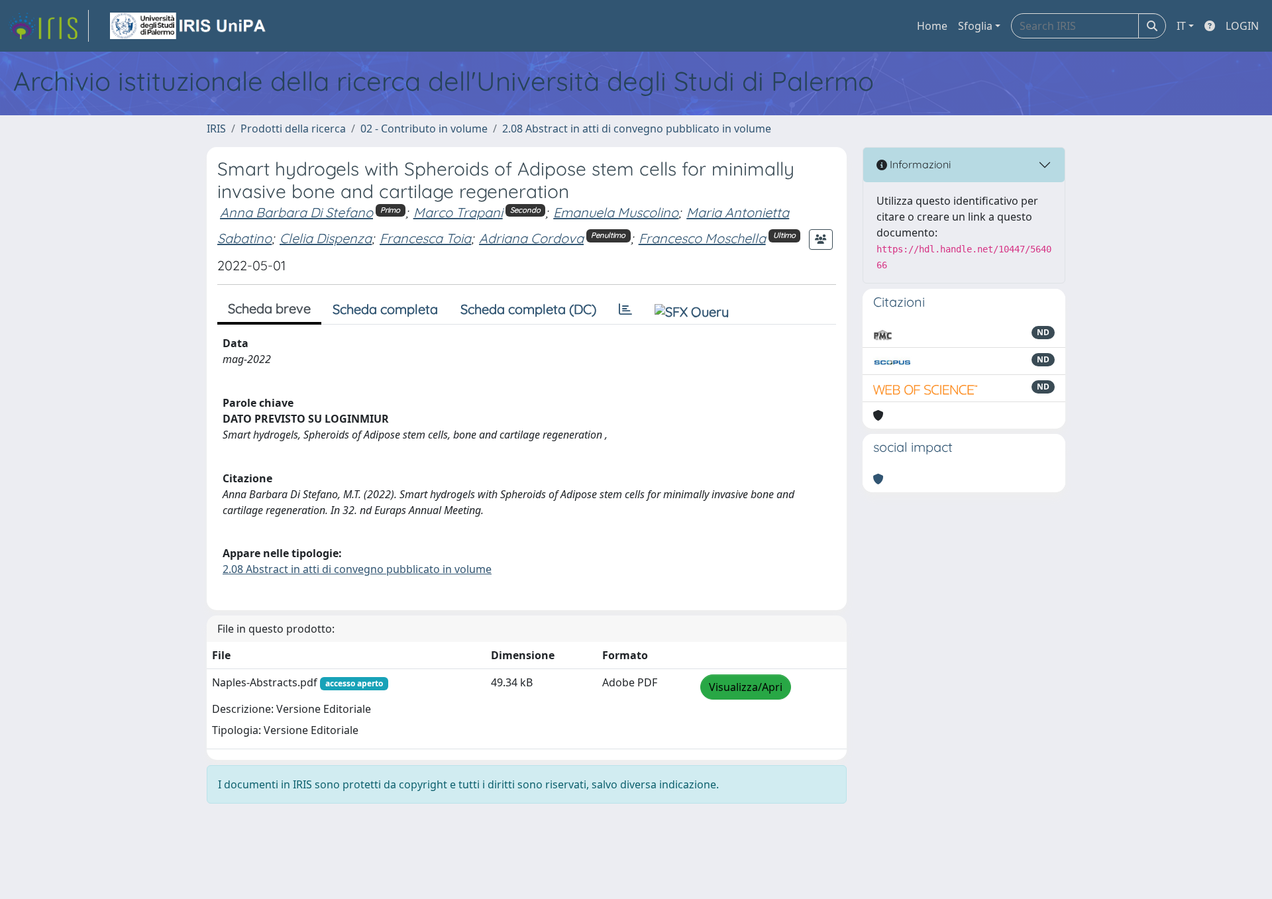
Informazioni (919, 164)
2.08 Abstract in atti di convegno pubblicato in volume (636, 128)
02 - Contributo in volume (424, 128)
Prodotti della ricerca (293, 128)
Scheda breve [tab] (269, 308)
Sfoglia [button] (975, 26)
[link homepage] (48, 26)
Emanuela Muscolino (615, 212)
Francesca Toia (425, 238)
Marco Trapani (458, 212)
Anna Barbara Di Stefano (296, 212)
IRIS (216, 128)
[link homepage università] (188, 26)
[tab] (625, 309)
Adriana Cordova (531, 238)
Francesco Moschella (702, 238)
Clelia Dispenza (326, 238)
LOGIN (1242, 26)
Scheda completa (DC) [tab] (528, 309)
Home (932, 26)
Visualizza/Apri (745, 687)
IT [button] (1181, 26)
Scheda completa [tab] (385, 309)
